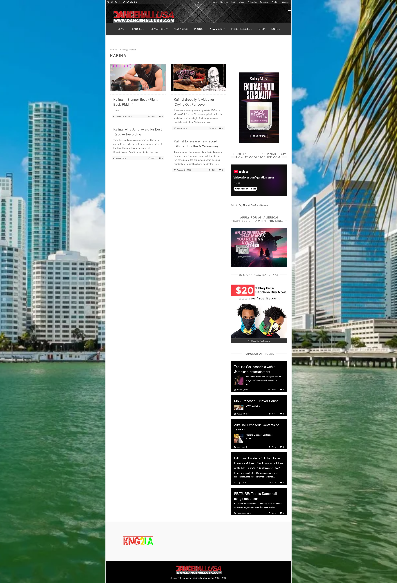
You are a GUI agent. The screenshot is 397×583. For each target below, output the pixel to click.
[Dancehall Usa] (143, 16)
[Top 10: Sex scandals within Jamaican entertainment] (238, 379)
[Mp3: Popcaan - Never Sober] (238, 406)
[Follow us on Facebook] (120, 2)
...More (116, 110)
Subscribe (252, 2)
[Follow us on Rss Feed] (116, 2)
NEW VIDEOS (180, 28)
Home (214, 2)
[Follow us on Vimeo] (108, 2)
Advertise (264, 2)
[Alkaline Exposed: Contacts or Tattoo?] (238, 438)
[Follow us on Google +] (112, 2)
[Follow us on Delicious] (127, 2)
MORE (274, 28)
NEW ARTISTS (158, 28)
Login (233, 2)
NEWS (121, 28)
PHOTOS (198, 28)
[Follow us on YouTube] (131, 2)
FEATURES (136, 28)
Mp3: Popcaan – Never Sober (256, 400)
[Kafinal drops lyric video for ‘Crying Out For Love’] (198, 77)
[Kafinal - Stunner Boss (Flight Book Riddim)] (138, 77)
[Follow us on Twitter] (124, 2)
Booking (275, 2)
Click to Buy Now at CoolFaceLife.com (249, 205)
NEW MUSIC (216, 28)
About (241, 2)
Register (224, 2)
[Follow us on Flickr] (135, 2)
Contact (285, 2)
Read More (155, 87)
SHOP (262, 28)
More (252, 384)
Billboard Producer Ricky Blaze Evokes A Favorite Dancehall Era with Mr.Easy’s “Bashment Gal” (258, 463)
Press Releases (240, 28)
